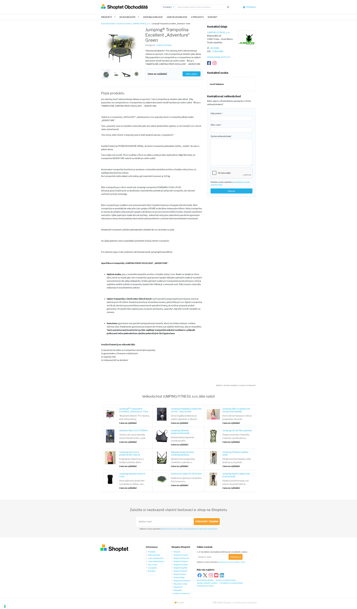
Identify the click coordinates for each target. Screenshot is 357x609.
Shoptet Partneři (180, 571)
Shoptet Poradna (180, 564)
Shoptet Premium (180, 555)
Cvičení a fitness (164, 45)
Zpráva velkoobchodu (221, 136)
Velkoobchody (127, 17)
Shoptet (176, 551)
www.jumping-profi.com (218, 56)
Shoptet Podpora (180, 561)
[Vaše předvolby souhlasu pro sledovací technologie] (5, 606)
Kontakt (212, 17)
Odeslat (231, 191)
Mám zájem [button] (191, 73)
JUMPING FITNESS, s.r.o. (141, 23)
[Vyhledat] (228, 6)
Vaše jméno (216, 113)
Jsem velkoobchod (177, 17)
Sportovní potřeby (124, 23)
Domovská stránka (108, 23)
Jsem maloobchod (153, 17)
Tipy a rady (152, 564)
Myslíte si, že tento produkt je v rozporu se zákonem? (236, 385)
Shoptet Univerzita (181, 558)
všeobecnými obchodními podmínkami (204, 529)
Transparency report (205, 585)
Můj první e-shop (180, 584)
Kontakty (151, 571)
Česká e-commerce (181, 593)
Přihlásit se (235, 556)
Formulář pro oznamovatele (231, 583)
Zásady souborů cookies (207, 583)
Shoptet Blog (178, 577)
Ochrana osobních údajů (226, 580)
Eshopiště (177, 590)
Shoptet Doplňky (180, 567)
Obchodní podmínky (205, 580)
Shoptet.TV (178, 587)
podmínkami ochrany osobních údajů (174, 529)
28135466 (214, 48)
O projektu (197, 17)
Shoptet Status (179, 574)
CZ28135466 (217, 51)
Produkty (106, 17)
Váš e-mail (216, 124)
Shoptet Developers (181, 580)
